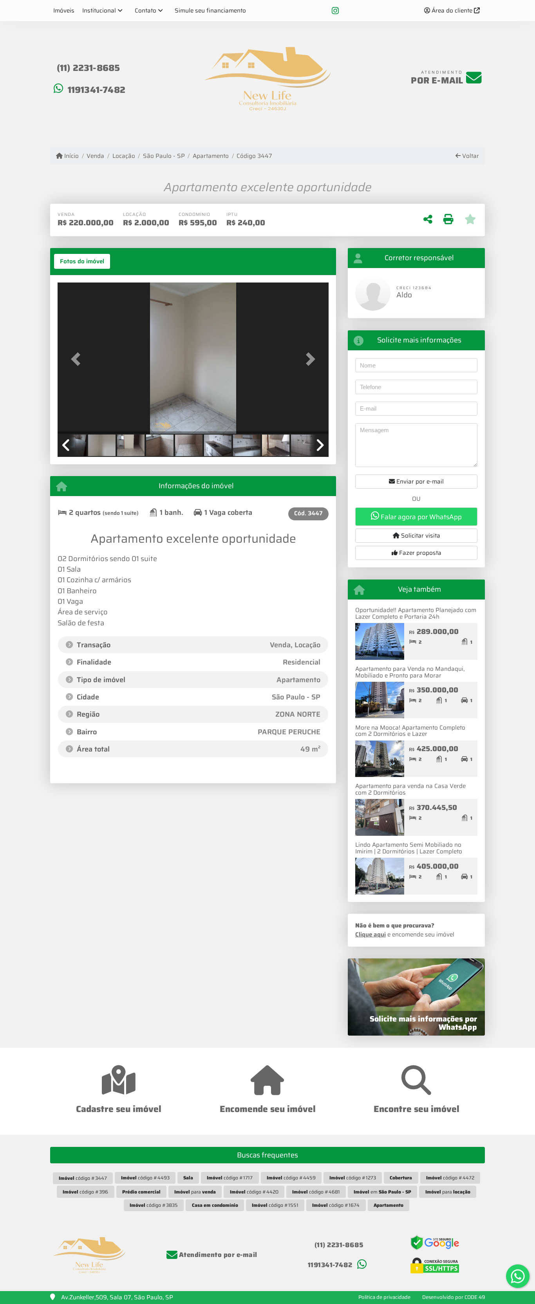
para (195, 1191)
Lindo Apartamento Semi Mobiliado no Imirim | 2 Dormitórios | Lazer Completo (408, 848)
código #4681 (316, 1191)
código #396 (85, 1191)
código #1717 (230, 1177)
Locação (123, 156)
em (382, 1191)
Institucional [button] (99, 10)
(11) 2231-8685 (88, 68)
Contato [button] (145, 10)
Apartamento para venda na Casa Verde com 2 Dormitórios (410, 789)
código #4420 (254, 1191)
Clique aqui (370, 934)
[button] (78, 358)
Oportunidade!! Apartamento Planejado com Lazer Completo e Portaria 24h (415, 613)
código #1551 (275, 1205)
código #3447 (83, 1178)
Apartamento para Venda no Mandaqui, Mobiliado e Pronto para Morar (410, 672)
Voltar (470, 156)
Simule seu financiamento (210, 10)
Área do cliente (452, 10)
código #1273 (352, 1177)
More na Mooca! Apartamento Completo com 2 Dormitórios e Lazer (410, 731)
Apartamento (211, 156)
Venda (95, 156)
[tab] (82, 261)
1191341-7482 (96, 90)
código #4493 (145, 1177)
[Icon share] (335, 10)
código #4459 (291, 1177)
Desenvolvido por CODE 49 (453, 1297)
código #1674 (336, 1205)
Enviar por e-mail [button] (419, 481)
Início (71, 156)
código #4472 (450, 1177)
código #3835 (154, 1205)
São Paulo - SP (164, 156)
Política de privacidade (384, 1297)
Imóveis (63, 10)
